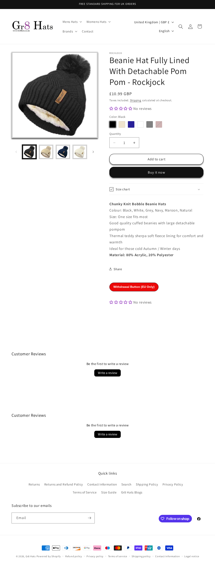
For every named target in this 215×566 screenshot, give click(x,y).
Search (126, 484)
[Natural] (122, 124)
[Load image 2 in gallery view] (46, 152)
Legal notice (191, 556)
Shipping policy (141, 556)
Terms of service (117, 556)
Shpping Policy (147, 484)
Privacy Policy (173, 484)
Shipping (135, 100)
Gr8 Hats (31, 556)
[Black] (112, 124)
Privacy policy (95, 556)
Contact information (167, 556)
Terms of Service (85, 492)
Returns (34, 484)
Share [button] (118, 269)
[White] (140, 124)
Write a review (107, 373)
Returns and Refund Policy (63, 484)
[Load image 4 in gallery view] (79, 152)
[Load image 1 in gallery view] (29, 152)
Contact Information (102, 484)
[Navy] (131, 124)
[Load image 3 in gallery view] (63, 152)
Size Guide (109, 492)
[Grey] (149, 124)
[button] (72, 22)
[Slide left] (16, 152)
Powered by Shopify (49, 556)
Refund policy (73, 556)
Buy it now (156, 172)
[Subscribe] (89, 518)
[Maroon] (159, 124)
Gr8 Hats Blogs (131, 492)
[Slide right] (93, 152)
